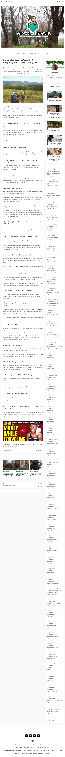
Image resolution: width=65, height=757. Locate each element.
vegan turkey (51, 665)
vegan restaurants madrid (53, 592)
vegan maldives (51, 528)
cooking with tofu (51, 219)
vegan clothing (51, 403)
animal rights (51, 176)
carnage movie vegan (52, 215)
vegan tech (50, 643)
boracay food (51, 197)
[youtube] (58, 1)
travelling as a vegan (52, 342)
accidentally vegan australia (53, 171)
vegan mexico (51, 537)
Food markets (51, 230)
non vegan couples (52, 277)
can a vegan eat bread (52, 206)
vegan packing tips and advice (54, 554)
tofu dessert (50, 323)
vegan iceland (51, 471)
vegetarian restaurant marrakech (55, 700)
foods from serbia (52, 233)
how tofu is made (51, 250)
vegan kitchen (51, 513)
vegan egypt (50, 419)
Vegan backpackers (7, 106)
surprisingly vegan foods (53, 314)
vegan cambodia (51, 390)
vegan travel (7, 450)
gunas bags (50, 239)
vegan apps (50, 359)
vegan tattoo (50, 640)
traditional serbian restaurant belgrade (53, 337)
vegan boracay (51, 381)
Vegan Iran (50, 495)
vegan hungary (51, 468)
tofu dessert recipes (52, 325)
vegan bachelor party (52, 375)
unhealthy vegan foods (53, 351)
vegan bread (50, 384)
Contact (6, 1)
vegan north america (52, 550)
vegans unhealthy (51, 698)
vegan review (51, 596)
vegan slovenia (51, 616)
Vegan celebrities (51, 397)
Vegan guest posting (52, 453)
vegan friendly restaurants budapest (53, 444)
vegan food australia (52, 434)
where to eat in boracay (53, 711)
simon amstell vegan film (53, 310)
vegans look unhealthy (53, 696)
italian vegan (50, 259)
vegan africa (50, 355)
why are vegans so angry (53, 715)
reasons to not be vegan (53, 294)
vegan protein (51, 577)
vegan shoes (50, 612)
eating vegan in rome (52, 226)
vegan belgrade (51, 379)
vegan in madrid (51, 484)
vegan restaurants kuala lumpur (55, 590)
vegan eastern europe (52, 414)
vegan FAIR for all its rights (54, 425)
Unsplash (15, 446)
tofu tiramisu (50, 332)
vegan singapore (51, 614)
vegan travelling (51, 663)
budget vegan (51, 204)
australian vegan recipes (53, 179)
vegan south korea (52, 621)
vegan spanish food (52, 625)
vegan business (51, 388)
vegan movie (50, 543)
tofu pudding (50, 327)
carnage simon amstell (52, 217)
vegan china (50, 399)
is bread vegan (51, 255)
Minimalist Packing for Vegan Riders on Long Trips (35, 474)
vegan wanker (51, 680)
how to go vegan (51, 248)
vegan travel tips (51, 658)
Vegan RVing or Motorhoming (54, 603)
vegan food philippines (53, 439)
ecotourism (50, 228)
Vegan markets (51, 532)
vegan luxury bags (52, 521)
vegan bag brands (52, 377)
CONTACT (46, 53)
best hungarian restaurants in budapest (53, 191)
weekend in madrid (52, 702)
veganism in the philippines (53, 691)
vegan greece (51, 451)
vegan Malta (50, 530)
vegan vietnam (51, 676)
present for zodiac (52, 283)
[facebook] (56, 1)
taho (49, 319)
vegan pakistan (51, 557)
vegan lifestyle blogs (52, 519)
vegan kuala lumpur (52, 515)
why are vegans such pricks (54, 718)
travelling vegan (51, 344)
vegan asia (50, 366)
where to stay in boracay (53, 713)
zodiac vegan (51, 720)
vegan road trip (33, 471)
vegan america (51, 357)
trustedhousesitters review (53, 348)
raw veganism (51, 290)
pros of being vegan (52, 288)
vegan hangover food (52, 457)
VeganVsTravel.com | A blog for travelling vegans (42, 744)
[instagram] (54, 1)
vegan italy (50, 502)
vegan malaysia (51, 526)
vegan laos (50, 517)
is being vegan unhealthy (53, 252)
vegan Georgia (51, 446)
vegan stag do (51, 629)
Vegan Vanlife (51, 674)
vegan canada (51, 392)
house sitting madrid (52, 244)
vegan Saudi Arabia (52, 605)
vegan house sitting (52, 466)
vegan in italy (51, 479)
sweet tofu (50, 316)
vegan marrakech (51, 535)
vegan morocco (51, 541)
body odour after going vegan (54, 195)
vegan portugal (51, 570)
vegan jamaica (51, 504)
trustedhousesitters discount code (55, 346)
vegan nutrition (51, 552)
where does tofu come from (54, 709)
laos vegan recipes (52, 263)
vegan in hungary (51, 477)
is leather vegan (51, 257)
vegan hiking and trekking (53, 462)
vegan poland (51, 568)
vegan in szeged (51, 488)
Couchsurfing (38, 309)
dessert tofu (50, 222)
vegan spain (50, 623)
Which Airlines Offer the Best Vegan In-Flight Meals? (22, 474)
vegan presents (51, 572)
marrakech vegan (51, 270)
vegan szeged (51, 638)
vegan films (50, 432)
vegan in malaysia (51, 486)
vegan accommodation (52, 353)
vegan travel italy (51, 654)
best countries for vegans (53, 187)
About (39, 53)
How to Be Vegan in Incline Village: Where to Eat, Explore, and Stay (54, 130)
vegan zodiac (51, 689)
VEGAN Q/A (25, 53)
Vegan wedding (51, 682)
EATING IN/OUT (33, 53)
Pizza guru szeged (52, 281)
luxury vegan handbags (53, 266)
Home (2, 1)
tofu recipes (50, 330)
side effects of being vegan (53, 305)
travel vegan (50, 339)
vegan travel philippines (53, 656)
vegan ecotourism (51, 417)
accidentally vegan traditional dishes (53, 174)
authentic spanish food (53, 181)
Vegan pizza (50, 563)
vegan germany (51, 449)
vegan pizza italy (51, 565)
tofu (49, 321)
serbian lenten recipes (53, 301)
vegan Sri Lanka (51, 627)
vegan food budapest (52, 437)
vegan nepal (50, 546)
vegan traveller (51, 660)
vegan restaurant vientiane (53, 585)
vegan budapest (51, 386)
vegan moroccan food (52, 539)
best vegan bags (51, 193)
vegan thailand (51, 645)
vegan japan (50, 506)
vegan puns (50, 579)
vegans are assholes (52, 693)
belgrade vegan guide (52, 185)
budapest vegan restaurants (54, 202)
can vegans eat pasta (52, 210)
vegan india (50, 491)
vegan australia (51, 368)
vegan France (51, 441)
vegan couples (51, 406)
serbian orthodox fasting (53, 303)
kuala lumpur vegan (52, 261)
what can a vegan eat (52, 704)
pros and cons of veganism (53, 285)
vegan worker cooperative (53, 685)
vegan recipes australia (53, 583)
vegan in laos (51, 482)
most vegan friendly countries (54, 272)
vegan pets (50, 559)
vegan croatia (51, 408)
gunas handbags (51, 241)
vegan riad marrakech (52, 599)
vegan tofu (50, 649)
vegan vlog (50, 678)
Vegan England (51, 421)
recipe (49, 297)
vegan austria (51, 373)
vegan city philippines (52, 401)
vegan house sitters (52, 464)
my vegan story (51, 274)
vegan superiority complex (53, 636)
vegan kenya (50, 510)
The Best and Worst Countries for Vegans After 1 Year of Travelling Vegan (55, 100)
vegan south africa (52, 618)
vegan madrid (51, 524)
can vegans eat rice (52, 213)
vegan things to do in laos (53, 647)
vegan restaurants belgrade (54, 588)
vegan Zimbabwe (51, 687)
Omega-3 (15, 330)
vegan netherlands (52, 548)
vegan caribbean (51, 395)
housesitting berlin (52, 246)
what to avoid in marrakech (53, 707)
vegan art (50, 364)
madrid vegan (51, 268)
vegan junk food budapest (53, 508)
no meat (16, 266)
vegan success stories (52, 634)
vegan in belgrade (51, 475)
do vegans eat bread (52, 224)
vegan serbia (50, 610)
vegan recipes (51, 581)
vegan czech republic (52, 412)
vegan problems (51, 574)
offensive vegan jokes (52, 279)
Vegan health (50, 460)
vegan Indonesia (51, 493)
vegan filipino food (52, 430)
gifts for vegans (51, 235)
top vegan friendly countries (54, 334)
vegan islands (51, 499)
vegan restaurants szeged (53, 594)
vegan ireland (51, 497)
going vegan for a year (53, 237)
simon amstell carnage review (54, 308)
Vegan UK (50, 669)
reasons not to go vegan (53, 292)
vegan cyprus (51, 410)
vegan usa (50, 671)
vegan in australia (51, 473)
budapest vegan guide (52, 199)
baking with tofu (51, 183)
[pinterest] (60, 1)
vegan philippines (51, 561)
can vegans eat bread (52, 208)
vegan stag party (51, 632)
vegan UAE (50, 667)
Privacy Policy (10, 1)
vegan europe (51, 423)
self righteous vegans (52, 299)
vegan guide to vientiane (53, 455)
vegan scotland (51, 607)
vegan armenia (51, 362)
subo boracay (51, 312)
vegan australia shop (52, 370)
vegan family (51, 428)
